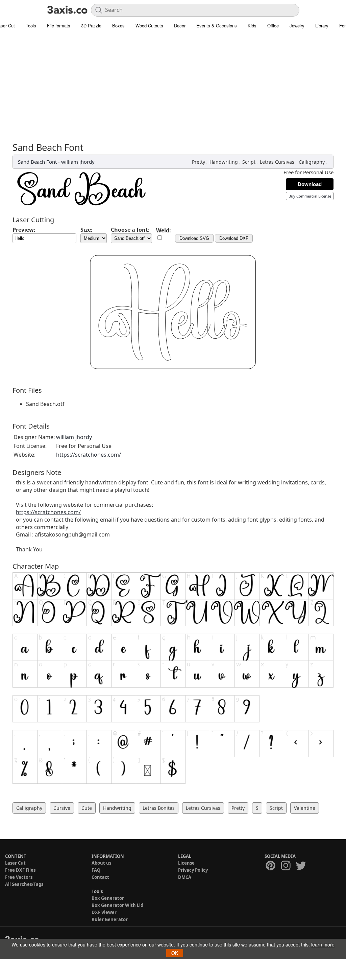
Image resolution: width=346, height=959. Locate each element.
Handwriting (223, 162)
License (186, 863)
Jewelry (297, 25)
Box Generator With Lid (117, 905)
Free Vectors (18, 877)
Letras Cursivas (277, 162)
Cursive (61, 808)
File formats (58, 25)
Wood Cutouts (149, 25)
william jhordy (78, 161)
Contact (100, 877)
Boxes (118, 25)
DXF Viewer (104, 912)
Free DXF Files (20, 870)
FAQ (96, 870)
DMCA (184, 877)
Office (273, 25)
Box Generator (108, 898)
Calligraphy (312, 162)
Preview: (24, 229)
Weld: (163, 230)
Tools (31, 25)
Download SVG (194, 238)
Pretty (198, 162)
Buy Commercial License (310, 196)
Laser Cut (15, 863)
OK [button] (174, 953)
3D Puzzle (91, 25)
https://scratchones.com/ (88, 454)
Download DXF (233, 238)
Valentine (304, 808)
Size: (86, 229)
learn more (323, 944)
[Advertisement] (173, 83)
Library (321, 25)
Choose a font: (130, 229)
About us (101, 863)
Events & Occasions (216, 25)
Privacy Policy (193, 870)
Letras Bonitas (159, 808)
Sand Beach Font (37, 161)
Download (310, 184)
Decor (180, 25)
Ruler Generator (110, 919)
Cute (86, 808)
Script (248, 162)
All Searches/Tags (24, 884)
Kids (252, 25)
